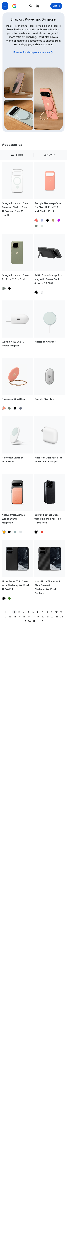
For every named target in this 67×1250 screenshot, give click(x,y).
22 (52, 616)
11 (61, 612)
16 (24, 616)
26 (29, 621)
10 (56, 612)
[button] (31, 6)
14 (15, 616)
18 (33, 616)
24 (61, 616)
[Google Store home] (14, 5)
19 (38, 616)
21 (47, 616)
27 (34, 621)
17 (29, 616)
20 (42, 616)
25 (24, 621)
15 (19, 616)
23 (57, 616)
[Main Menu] (5, 6)
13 (10, 616)
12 (5, 616)
